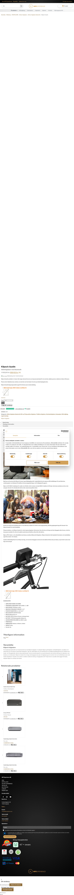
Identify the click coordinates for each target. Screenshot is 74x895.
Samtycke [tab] (15, 435)
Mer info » (21, 692)
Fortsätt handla (7, 889)
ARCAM (5, 716)
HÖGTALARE (15, 14)
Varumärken (30, 10)
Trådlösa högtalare (41, 414)
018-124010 (4, 816)
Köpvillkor (15, 1)
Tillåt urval (36, 462)
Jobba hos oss (22, 1)
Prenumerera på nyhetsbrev (10, 836)
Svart (7, 637)
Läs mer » (3, 397)
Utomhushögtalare (50, 414)
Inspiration (37, 10)
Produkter (14, 10)
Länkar (4, 788)
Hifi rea (22, 414)
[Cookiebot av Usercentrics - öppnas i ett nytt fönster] (62, 431)
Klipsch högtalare (5, 418)
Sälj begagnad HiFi (58, 10)
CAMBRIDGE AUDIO (8, 743)
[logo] (37, 6)
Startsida (3, 14)
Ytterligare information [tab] (8, 424)
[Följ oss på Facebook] (3, 796)
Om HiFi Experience (7, 1)
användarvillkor (19, 833)
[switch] (29, 456)
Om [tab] (59, 435)
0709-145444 (5, 820)
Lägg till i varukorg (7, 405)
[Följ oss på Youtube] (10, 796)
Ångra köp (5, 790)
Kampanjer (58, 414)
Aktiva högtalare (23, 14)
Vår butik (4, 785)
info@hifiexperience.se (7, 811)
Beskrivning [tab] (6, 422)
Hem (3, 780)
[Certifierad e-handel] (18, 852)
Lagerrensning (4, 416)
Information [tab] (37, 435)
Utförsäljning (22, 10)
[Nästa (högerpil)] (2, 894)
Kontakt (50, 10)
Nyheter (44, 10)
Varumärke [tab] (5, 426)
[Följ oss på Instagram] (6, 796)
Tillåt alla (58, 462)
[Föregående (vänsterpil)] (0, 894)
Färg (2, 400)
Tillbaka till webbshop (16, 884)
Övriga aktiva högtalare (30, 414)
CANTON (5, 690)
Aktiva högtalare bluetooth (34, 14)
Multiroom (5, 787)
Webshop (8, 14)
